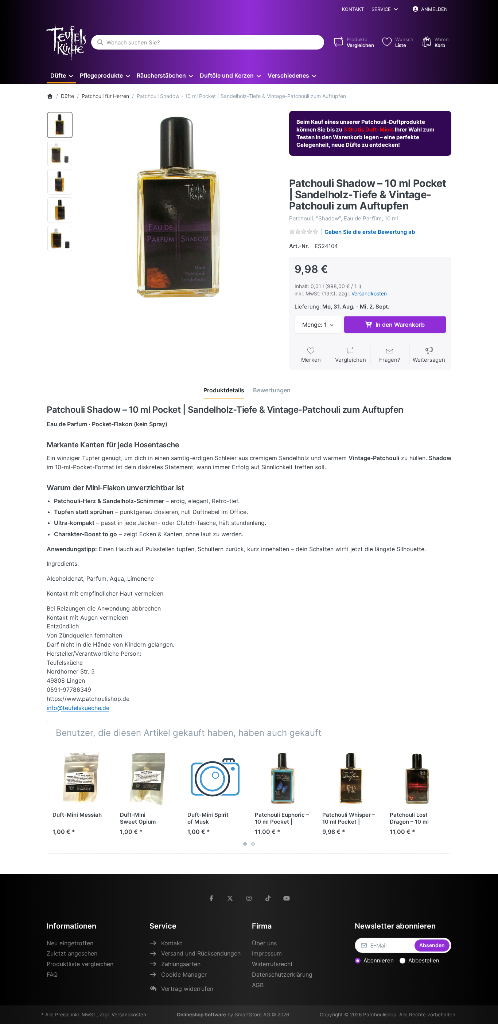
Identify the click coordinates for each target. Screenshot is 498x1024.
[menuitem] (61, 75)
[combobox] (207, 42)
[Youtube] (287, 898)
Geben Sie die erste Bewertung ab (369, 231)
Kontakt (353, 9)
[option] (59, 125)
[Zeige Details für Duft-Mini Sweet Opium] (148, 779)
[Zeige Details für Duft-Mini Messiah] (80, 779)
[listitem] (178, 210)
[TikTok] (268, 898)
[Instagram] (249, 898)
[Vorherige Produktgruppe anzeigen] (55, 799)
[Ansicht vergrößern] (178, 210)
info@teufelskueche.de (78, 707)
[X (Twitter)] (230, 898)
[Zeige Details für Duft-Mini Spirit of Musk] (215, 779)
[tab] (223, 390)
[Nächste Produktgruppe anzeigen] (443, 799)
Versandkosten (369, 293)
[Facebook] (211, 898)
